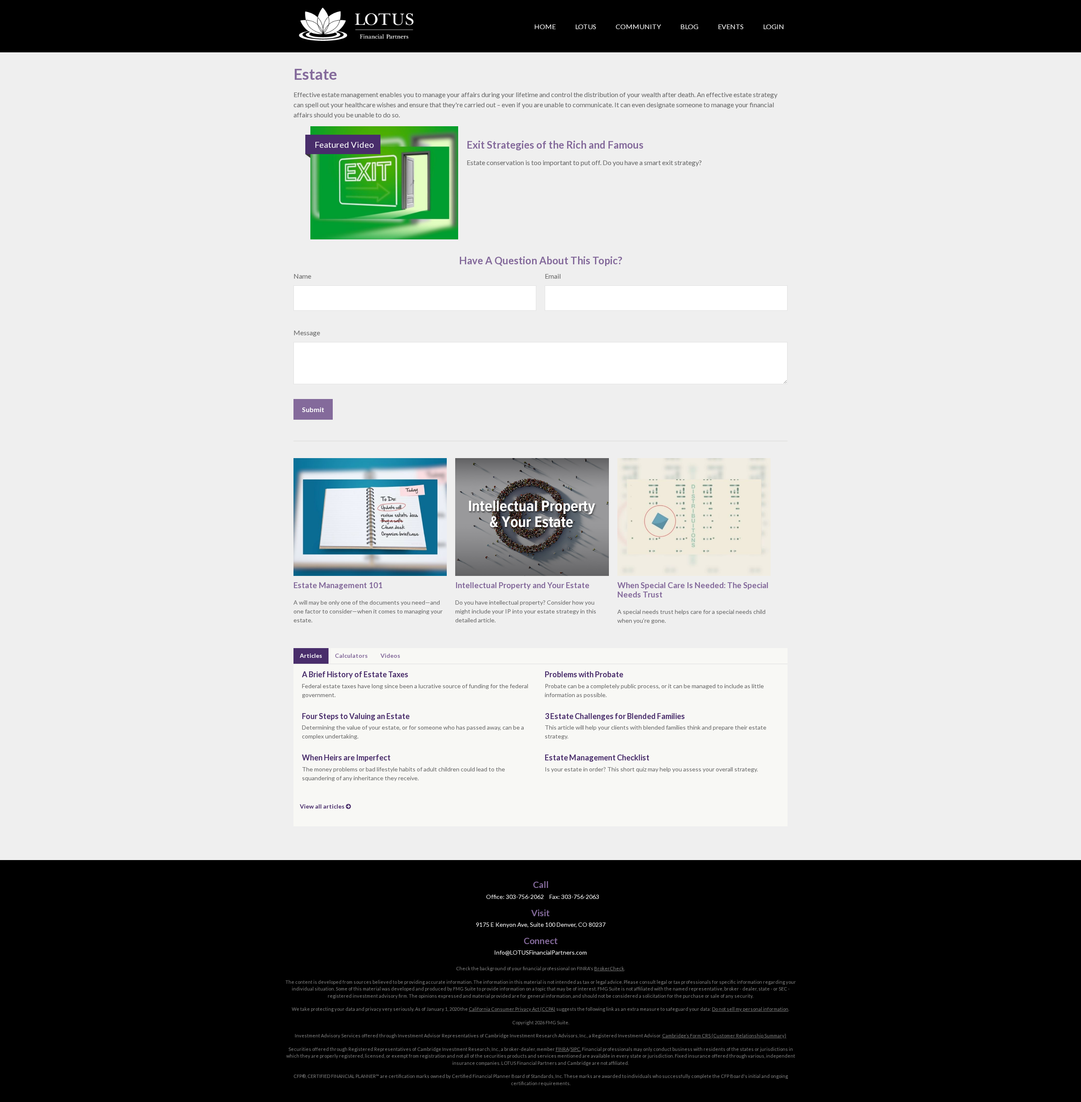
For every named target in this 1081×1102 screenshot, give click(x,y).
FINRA (562, 1049)
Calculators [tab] (351, 655)
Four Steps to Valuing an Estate (356, 716)
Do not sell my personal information (750, 1009)
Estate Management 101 (338, 585)
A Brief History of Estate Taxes (355, 674)
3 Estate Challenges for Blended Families (615, 716)
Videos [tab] (390, 655)
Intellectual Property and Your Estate (522, 585)
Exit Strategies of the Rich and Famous (555, 144)
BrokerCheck (609, 968)
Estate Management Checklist (597, 757)
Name (302, 276)
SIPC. (575, 1049)
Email (553, 276)
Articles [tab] (311, 655)
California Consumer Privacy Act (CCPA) (512, 1009)
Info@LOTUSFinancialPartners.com (540, 952)
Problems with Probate (584, 674)
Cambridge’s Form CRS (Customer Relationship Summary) (724, 1035)
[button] (545, 26)
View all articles (323, 806)
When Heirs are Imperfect (346, 757)
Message (306, 332)
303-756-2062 (525, 896)
